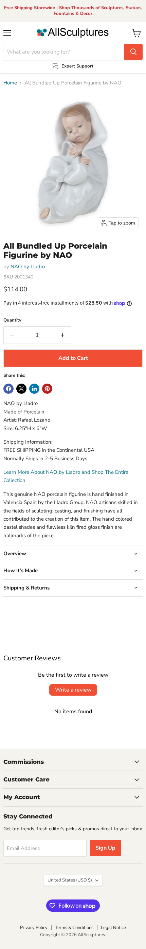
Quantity (12, 320)
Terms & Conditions (74, 928)
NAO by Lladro (28, 266)
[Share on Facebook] (8, 389)
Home (10, 83)
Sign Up (105, 848)
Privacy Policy (34, 928)
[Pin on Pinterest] (47, 389)
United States (70, 880)
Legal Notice (113, 928)
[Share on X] (21, 389)
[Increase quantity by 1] (62, 335)
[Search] (133, 52)
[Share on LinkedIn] (34, 389)
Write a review (73, 690)
